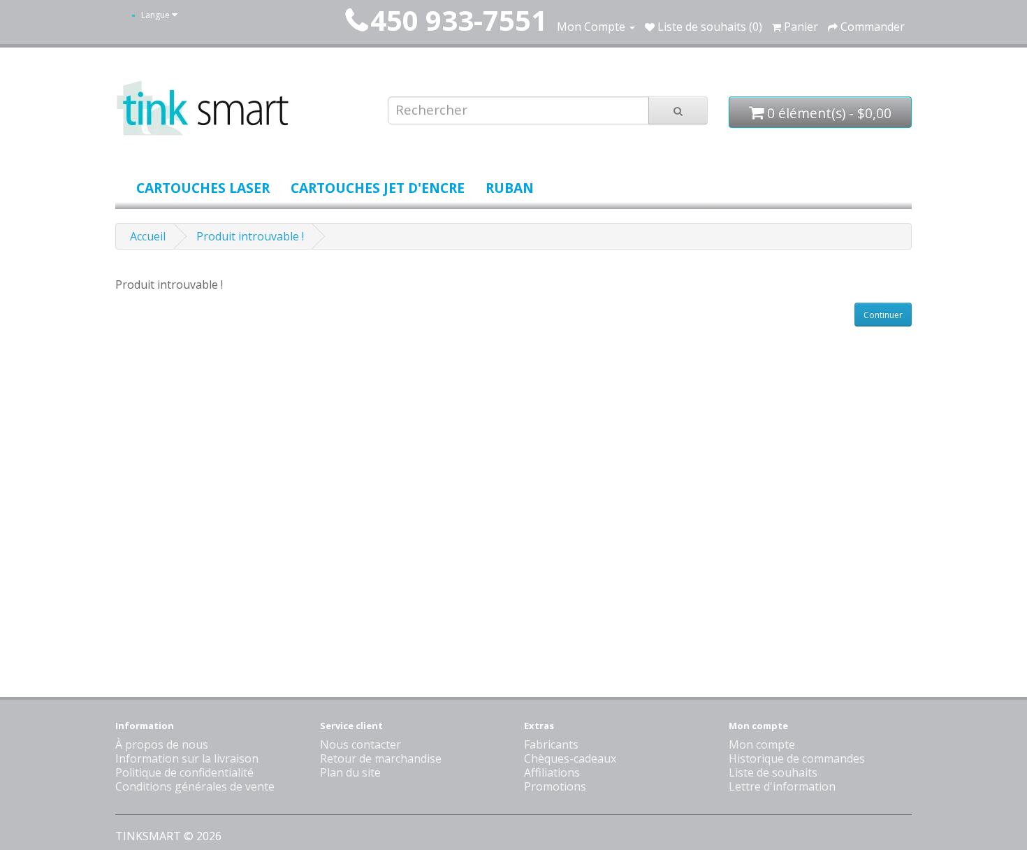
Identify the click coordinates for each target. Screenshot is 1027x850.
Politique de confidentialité (184, 772)
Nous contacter (360, 744)
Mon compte (762, 744)
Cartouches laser (203, 187)
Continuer (883, 315)
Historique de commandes (797, 758)
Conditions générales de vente (195, 786)
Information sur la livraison (186, 758)
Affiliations (552, 772)
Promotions (555, 786)
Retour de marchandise (381, 758)
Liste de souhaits (773, 772)
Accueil (148, 236)
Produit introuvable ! (250, 236)
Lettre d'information (782, 786)
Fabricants (551, 744)
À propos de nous (161, 744)
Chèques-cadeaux (570, 758)
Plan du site (350, 772)
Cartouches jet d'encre (378, 187)
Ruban (510, 187)
